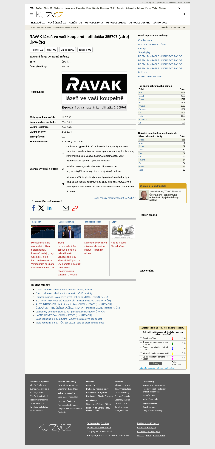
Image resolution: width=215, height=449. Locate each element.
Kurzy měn (70, 8)
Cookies (105, 423)
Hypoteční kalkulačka (39, 407)
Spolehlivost (159, 385)
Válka (154, 8)
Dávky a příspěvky (66, 401)
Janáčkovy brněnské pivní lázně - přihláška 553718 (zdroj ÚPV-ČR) (70, 311)
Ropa (88, 408)
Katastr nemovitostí (123, 389)
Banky (61, 382)
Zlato (88, 8)
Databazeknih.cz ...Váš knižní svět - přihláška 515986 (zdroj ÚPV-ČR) (72, 297)
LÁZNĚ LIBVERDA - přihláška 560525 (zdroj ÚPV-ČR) (64, 315)
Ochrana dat (93, 423)
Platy (76, 397)
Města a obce (120, 385)
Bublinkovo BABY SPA (150, 76)
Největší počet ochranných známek (157, 133)
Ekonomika (91, 393)
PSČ (129, 385)
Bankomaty (71, 382)
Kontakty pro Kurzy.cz (148, 431)
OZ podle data (94, 22)
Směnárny (62, 389)
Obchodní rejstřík (147, 2)
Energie (120, 8)
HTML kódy (159, 435)
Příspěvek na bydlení (39, 396)
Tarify (113, 8)
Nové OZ (51, 50)
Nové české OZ (57, 22)
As (140, 102)
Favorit (142, 160)
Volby (145, 399)
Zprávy (39, 8)
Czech (141, 96)
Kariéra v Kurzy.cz (146, 427)
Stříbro (108, 404)
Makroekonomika (66, 222)
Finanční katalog (150, 395)
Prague (142, 106)
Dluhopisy (90, 389)
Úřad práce (63, 397)
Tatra (141, 153)
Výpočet (45, 382)
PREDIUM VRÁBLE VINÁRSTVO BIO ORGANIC (161, 56)
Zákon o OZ (85, 50)
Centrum (142, 109)
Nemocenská (63, 405)
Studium (187, 2)
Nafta (107, 408)
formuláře (124, 411)
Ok (140, 163)
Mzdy (104, 393)
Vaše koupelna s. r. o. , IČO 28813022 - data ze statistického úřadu (70, 322)
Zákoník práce (121, 403)
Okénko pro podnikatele (153, 186)
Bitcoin (95, 8)
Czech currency (149, 407)
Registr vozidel (149, 389)
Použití (140, 435)
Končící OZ (75, 22)
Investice (90, 382)
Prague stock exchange (153, 411)
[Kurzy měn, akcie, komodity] (55, 428)
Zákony (140, 8)
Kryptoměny (91, 396)
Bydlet (180, 2)
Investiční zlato (97, 404)
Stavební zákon (121, 407)
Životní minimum (37, 403)
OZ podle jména (116, 22)
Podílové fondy (102, 389)
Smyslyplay (144, 52)
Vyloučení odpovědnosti (99, 427)
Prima (141, 146)
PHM (95, 408)
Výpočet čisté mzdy (38, 385)
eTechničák (154, 392)
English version (150, 403)
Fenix (141, 150)
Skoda (141, 140)
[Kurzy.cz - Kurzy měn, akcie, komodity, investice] (50, 17)
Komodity (36, 222)
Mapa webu (153, 399)
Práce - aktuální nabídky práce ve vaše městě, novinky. (64, 289)
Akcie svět (58, 8)
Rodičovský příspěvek (39, 400)
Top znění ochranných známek (155, 86)
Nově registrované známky (152, 35)
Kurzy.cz (33, 27)
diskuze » (161, 368)
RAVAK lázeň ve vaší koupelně (66, 27)
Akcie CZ (48, 8)
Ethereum (109, 396)
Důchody (62, 412)
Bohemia (143, 119)
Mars (141, 170)
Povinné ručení (36, 411)
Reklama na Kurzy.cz (148, 423)
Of (140, 113)
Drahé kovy (91, 401)
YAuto (165, 2)
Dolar (75, 389)
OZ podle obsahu (139, 22)
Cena (150, 385)
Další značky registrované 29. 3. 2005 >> (115, 198)
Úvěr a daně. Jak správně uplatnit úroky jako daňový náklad (163, 197)
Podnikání (119, 382)
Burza (88, 385)
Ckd (140, 156)
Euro (70, 389)
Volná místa (70, 393)
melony (142, 48)
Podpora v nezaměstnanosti (70, 409)
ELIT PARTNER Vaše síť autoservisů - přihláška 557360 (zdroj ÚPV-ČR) (73, 300)
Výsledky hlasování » (148, 368)
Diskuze (162, 8)
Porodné (74, 405)
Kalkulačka (131, 8)
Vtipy (114, 222)
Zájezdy (159, 2)
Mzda (70, 397)
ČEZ (95, 385)
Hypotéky (104, 8)
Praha (141, 99)
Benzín (101, 408)
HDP (99, 393)
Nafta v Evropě (92, 411)
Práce (148, 8)
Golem (141, 166)
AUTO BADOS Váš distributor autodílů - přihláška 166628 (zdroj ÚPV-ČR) (74, 304)
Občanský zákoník (122, 400)
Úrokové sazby (64, 385)
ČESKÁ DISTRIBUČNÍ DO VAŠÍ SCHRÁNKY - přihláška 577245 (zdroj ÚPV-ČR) (78, 307)
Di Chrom (143, 72)
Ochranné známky (45, 27)
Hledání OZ (37, 50)
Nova (141, 143)
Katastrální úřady (122, 393)
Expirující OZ (67, 50)
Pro (140, 92)
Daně (117, 411)
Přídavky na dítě (36, 393)
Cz (140, 123)
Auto (145, 385)
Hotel (141, 116)
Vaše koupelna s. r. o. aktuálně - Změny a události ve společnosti (69, 318)
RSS (148, 435)
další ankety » (170, 368)
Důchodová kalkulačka (39, 389)
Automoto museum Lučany (152, 44)
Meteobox (172, 2)
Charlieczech (145, 40)
